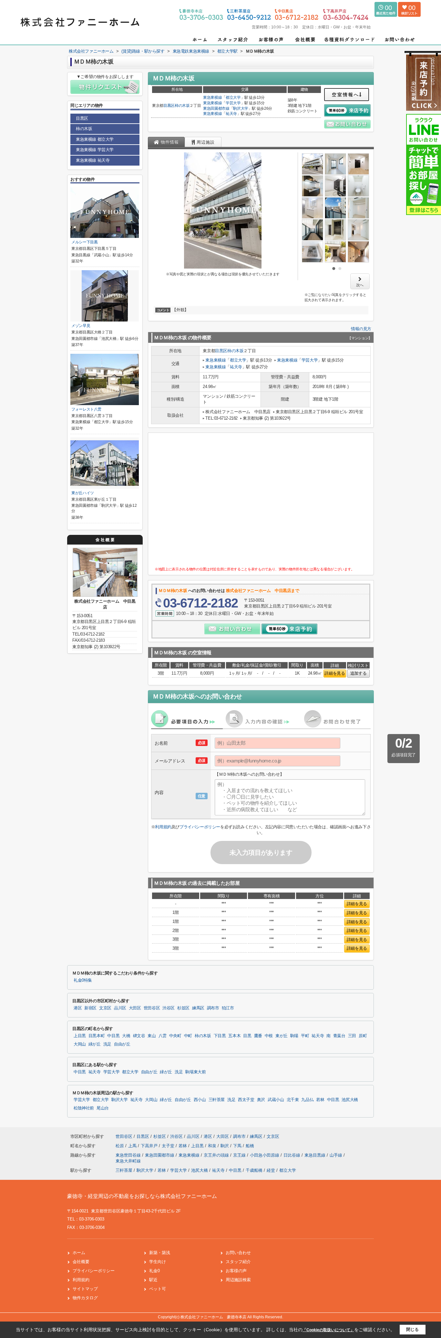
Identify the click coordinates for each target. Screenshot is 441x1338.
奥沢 (261, 1100)
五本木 (234, 1036)
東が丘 (281, 1036)
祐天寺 (231, 113)
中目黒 (113, 1036)
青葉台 (339, 1036)
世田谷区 (152, 1008)
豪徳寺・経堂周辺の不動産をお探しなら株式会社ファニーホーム (142, 1196)
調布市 (213, 1008)
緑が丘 (94, 1044)
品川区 (120, 1008)
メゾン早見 (80, 325)
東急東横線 (212, 97)
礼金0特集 (83, 980)
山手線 (337, 1155)
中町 (188, 1036)
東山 (152, 1036)
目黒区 (169, 105)
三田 (352, 1036)
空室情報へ (345, 94)
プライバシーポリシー (199, 826)
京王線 (240, 1155)
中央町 (175, 1036)
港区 (78, 1008)
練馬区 (198, 1008)
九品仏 (307, 1100)
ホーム (79, 1252)
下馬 (238, 1145)
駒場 (294, 1036)
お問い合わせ (238, 1252)
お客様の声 (236, 1270)
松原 (120, 1145)
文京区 (105, 1008)
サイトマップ (85, 1288)
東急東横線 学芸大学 (95, 149)
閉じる (412, 1329)
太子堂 (169, 1145)
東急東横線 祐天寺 (92, 160)
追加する (358, 673)
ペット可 (157, 1288)
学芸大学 (233, 103)
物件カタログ (85, 1297)
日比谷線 (292, 1155)
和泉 (213, 1145)
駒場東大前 (195, 1072)
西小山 (200, 1100)
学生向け (157, 1261)
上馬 (133, 1145)
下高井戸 (150, 1145)
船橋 (250, 1145)
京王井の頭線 (217, 1155)
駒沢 (225, 1145)
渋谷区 (168, 1008)
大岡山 (80, 1044)
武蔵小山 (276, 1100)
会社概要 (81, 1261)
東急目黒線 (315, 1155)
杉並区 (183, 1008)
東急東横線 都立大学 (95, 139)
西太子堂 (246, 1100)
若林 (320, 1100)
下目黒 (220, 1036)
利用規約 (163, 826)
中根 (269, 1036)
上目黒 (80, 1036)
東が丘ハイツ (82, 493)
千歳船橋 (254, 1170)
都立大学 (233, 97)
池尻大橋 (350, 1100)
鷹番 (258, 1036)
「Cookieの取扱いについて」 (328, 1330)
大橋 (126, 1036)
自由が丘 (122, 1044)
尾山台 (103, 1108)
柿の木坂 (182, 105)
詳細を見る (334, 673)
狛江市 (228, 1008)
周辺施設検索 (238, 1279)
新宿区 (90, 1008)
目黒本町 (96, 1036)
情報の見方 (361, 328)
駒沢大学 (240, 108)
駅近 (153, 1279)
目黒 (247, 1036)
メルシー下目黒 (84, 242)
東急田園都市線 (216, 108)
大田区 (135, 1008)
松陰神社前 (84, 1108)
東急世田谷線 (129, 1155)
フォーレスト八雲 (86, 409)
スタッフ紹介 (238, 1261)
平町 (305, 1036)
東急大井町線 (128, 1161)
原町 (363, 1036)
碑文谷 (139, 1036)
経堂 (271, 1170)
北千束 (293, 1100)
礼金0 (154, 1270)
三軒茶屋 (217, 1100)
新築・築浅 (159, 1252)
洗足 (107, 1044)
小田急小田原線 (265, 1155)
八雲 (163, 1036)
